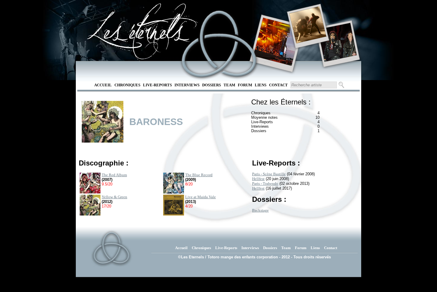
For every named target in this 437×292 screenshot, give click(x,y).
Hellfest (258, 179)
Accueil (103, 85)
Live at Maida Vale (200, 197)
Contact (278, 85)
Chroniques (127, 85)
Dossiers (211, 85)
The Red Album (114, 175)
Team (229, 85)
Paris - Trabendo (265, 183)
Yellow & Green (114, 197)
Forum (245, 85)
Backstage (260, 210)
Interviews (187, 85)
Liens (260, 85)
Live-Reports (157, 85)
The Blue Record (199, 175)
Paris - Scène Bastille (269, 174)
